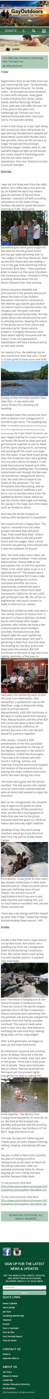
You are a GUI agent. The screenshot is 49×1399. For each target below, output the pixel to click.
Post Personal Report (12, 1336)
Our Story (7, 1371)
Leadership (8, 1380)
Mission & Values (10, 1376)
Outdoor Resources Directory (16, 1384)
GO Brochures (9, 1388)
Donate (6, 1324)
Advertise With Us (11, 1358)
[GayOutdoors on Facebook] (7, 1252)
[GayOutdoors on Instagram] (17, 1252)
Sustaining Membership (13, 1315)
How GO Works (10, 1340)
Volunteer (7, 1319)
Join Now (7, 1311)
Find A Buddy (9, 1307)
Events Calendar (10, 1303)
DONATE (11, 31)
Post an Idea (8, 1332)
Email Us (6, 1354)
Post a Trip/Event (11, 1328)
